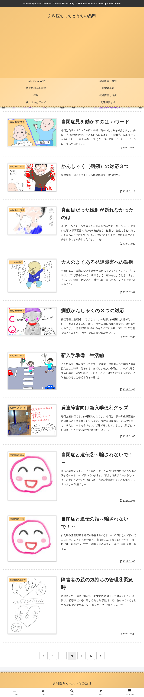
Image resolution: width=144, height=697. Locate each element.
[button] (133, 443)
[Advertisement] (72, 51)
